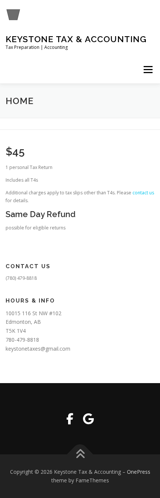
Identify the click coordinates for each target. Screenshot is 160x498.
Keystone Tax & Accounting (76, 39)
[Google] (88, 418)
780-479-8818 (22, 339)
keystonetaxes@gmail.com (38, 348)
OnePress (138, 471)
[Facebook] (69, 418)
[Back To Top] (80, 454)
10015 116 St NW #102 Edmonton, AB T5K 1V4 (33, 322)
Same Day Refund (41, 214)
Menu (147, 69)
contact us (143, 193)
